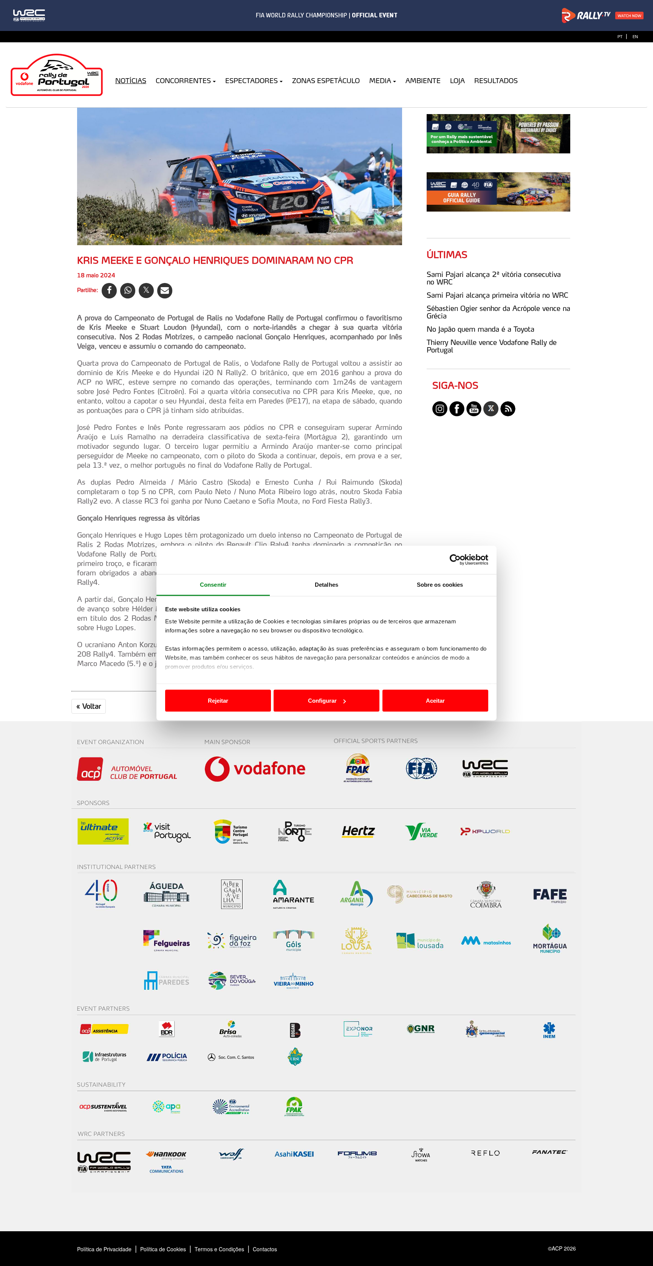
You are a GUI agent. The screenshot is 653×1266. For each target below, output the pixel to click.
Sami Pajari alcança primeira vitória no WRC (497, 295)
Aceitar (435, 700)
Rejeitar (218, 700)
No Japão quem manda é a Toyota (480, 329)
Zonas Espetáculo (326, 81)
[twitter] (490, 408)
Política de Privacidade (104, 1249)
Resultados (496, 81)
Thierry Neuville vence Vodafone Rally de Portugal (492, 346)
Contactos (273, 1249)
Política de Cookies (163, 1249)
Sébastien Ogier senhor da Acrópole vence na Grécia (498, 312)
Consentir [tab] (213, 584)
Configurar (322, 700)
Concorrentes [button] (183, 81)
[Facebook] (456, 408)
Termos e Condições (219, 1249)
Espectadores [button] (251, 81)
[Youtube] (473, 408)
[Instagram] (439, 408)
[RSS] (507, 408)
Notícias (130, 81)
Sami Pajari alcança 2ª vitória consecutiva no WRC (494, 278)
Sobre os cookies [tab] (440, 584)
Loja (457, 81)
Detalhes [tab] (326, 584)
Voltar (88, 706)
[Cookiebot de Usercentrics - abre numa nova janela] (455, 560)
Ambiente (423, 81)
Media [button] (380, 81)
